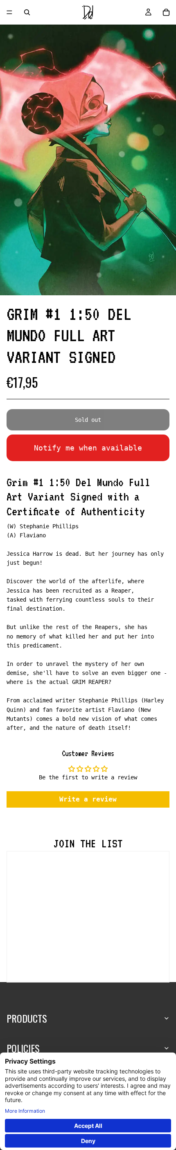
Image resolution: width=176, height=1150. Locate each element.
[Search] (27, 12)
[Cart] (166, 12)
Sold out (88, 420)
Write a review (88, 799)
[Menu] (9, 12)
